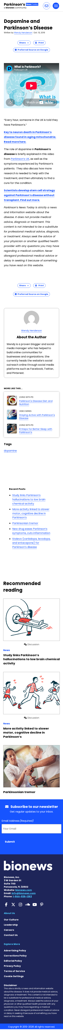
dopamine (10, 451)
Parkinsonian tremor (25, 523)
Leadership (11, 924)
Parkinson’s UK (20, 159)
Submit (10, 842)
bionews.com (23, 890)
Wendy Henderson (23, 32)
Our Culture (11, 919)
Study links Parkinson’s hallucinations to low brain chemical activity (28, 499)
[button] (46, 5)
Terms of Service (14, 971)
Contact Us (11, 935)
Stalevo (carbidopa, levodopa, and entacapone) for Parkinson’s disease (31, 543)
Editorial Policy (13, 960)
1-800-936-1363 (22, 896)
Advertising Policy (15, 950)
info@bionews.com (24, 893)
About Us (9, 913)
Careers (9, 930)
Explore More (12, 944)
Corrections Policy (15, 955)
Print (40, 42)
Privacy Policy (12, 966)
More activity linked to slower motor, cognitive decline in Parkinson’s (30, 513)
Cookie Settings (14, 976)
